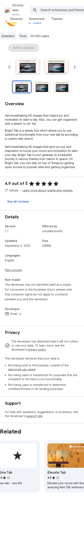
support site (34, 416)
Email (14, 314)
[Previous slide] (9, 67)
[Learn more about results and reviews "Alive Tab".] (8, 478)
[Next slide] (75, 67)
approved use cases (21, 369)
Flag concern (13, 270)
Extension (8, 36)
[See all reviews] (18, 201)
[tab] (16, 19)
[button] (27, 67)
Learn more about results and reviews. (47, 190)
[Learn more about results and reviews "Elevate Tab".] (58, 478)
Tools (23, 36)
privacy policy (37, 349)
